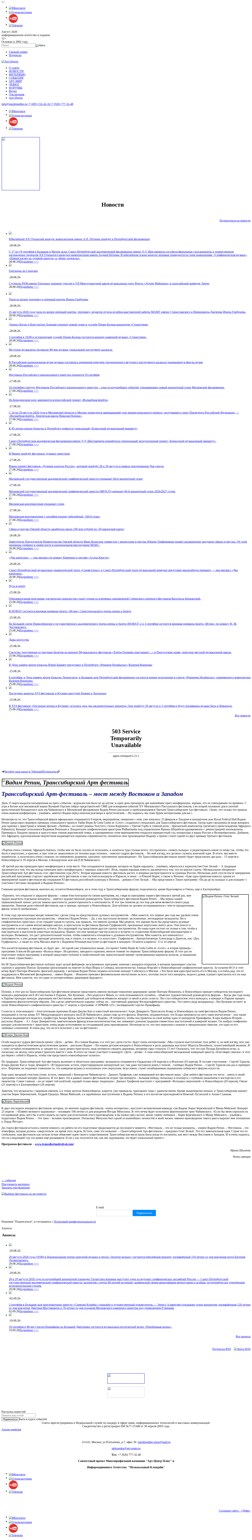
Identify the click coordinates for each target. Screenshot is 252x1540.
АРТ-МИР (15, 81)
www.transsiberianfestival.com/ (54, 1144)
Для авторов (16, 94)
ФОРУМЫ (15, 87)
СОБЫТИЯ (16, 77)
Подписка (15, 55)
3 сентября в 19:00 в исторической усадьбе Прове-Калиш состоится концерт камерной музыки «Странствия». (78, 337)
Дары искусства (19, 639)
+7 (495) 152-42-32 (38, 104)
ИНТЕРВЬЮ (17, 74)
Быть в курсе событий (33, 1419)
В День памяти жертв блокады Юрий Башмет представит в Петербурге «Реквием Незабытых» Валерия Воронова (80, 664)
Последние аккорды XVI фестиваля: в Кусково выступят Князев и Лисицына (57, 693)
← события (8, 1180)
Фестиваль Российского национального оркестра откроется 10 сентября (54, 374)
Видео (13, 91)
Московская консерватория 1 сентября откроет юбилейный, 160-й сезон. (54, 516)
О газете (14, 67)
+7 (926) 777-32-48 (61, 104)
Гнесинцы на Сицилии (23, 270)
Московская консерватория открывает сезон (36, 504)
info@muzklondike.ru (14, 104)
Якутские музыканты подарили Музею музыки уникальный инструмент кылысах (61, 349)
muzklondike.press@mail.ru (154, 1442)
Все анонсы (243, 1336)
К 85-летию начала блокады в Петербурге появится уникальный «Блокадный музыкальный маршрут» (73, 428)
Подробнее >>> (29, 261)
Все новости (243, 715)
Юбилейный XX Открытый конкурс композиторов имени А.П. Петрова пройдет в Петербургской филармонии (79, 239)
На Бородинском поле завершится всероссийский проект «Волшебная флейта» (58, 400)
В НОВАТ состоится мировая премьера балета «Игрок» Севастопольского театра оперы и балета (70, 611)
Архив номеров (11, 1429)
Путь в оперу (17, 586)
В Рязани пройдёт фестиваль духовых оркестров (39, 453)
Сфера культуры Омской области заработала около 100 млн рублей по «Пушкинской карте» (67, 529)
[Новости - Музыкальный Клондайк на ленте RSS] (242, 1349)
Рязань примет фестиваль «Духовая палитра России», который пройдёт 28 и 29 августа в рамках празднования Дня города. (86, 466)
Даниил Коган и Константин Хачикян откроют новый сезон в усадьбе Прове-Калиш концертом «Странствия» (78, 324)
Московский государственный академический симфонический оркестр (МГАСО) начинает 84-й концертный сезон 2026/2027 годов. (92, 491)
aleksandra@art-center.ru (126, 1448)
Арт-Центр (16, 97)
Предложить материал (15, 1184)
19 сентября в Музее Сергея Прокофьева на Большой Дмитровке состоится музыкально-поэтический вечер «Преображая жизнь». (90, 1326)
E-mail (100, 1207)
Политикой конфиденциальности (75, 1221)
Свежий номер (18, 51)
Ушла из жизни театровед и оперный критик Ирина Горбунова (48, 299)
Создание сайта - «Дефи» (235, 1510)
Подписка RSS (221, 1349)
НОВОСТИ (16, 71)
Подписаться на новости (235, 220)
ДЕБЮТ (14, 84)
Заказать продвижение (15, 1187)
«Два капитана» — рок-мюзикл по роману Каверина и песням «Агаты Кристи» (59, 557)
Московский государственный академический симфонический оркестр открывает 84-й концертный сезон (76, 478)
